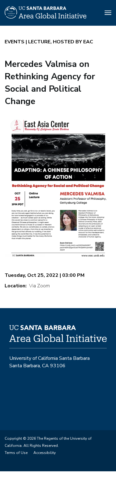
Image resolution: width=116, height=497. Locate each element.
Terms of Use (16, 452)
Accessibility (44, 452)
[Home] (45, 17)
